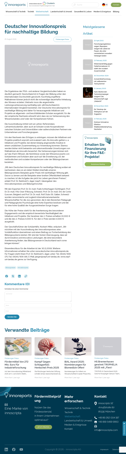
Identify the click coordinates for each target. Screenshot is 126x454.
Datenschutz (116, 449)
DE (106, 5)
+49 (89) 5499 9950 (108, 421)
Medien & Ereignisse (75, 424)
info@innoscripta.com (106, 430)
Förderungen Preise (62, 39)
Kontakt (116, 5)
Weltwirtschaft (72, 416)
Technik (68, 412)
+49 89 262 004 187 (108, 417)
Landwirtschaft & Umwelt (78, 420)
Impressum (104, 449)
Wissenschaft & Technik (77, 408)
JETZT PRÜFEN (43, 427)
